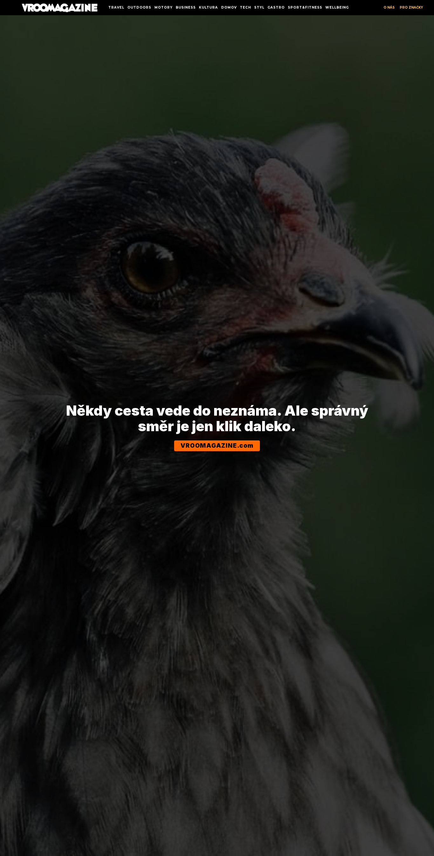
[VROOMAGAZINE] (59, 8)
